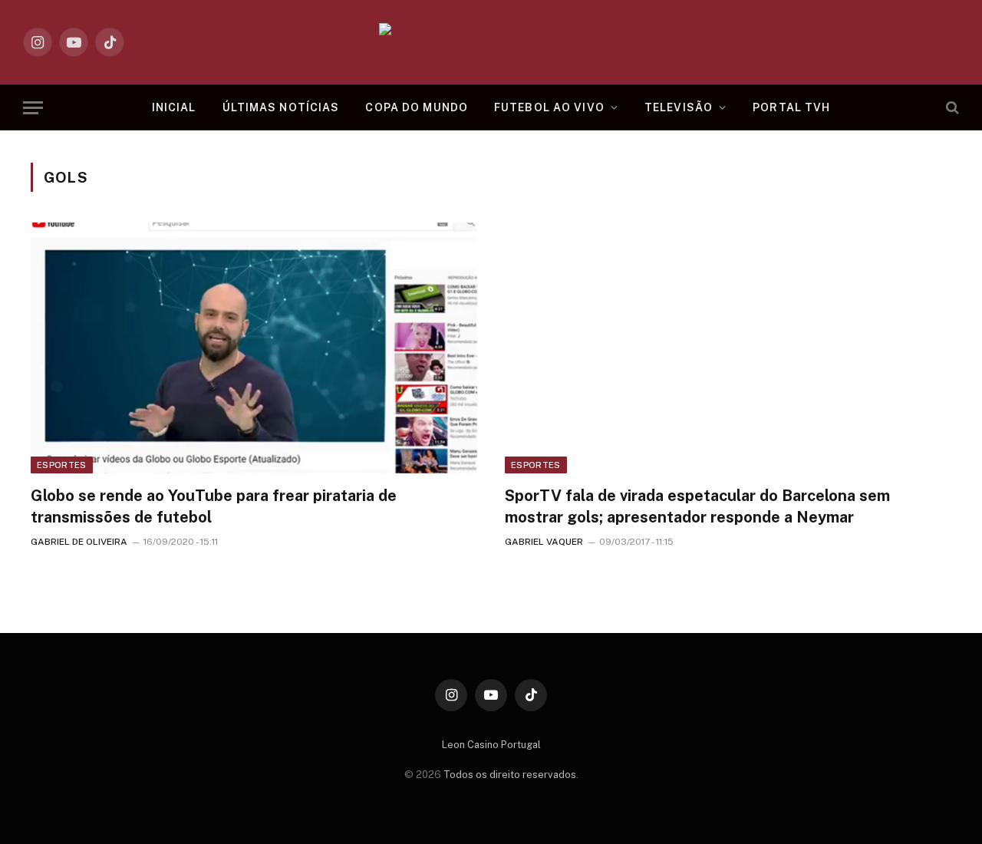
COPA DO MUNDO (416, 107)
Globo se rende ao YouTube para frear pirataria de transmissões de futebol (214, 506)
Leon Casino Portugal (491, 744)
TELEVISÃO (678, 107)
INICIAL (174, 107)
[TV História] (491, 42)
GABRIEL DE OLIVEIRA (79, 541)
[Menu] (33, 108)
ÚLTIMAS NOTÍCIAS (281, 107)
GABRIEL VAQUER (544, 541)
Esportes (62, 465)
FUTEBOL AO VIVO (549, 107)
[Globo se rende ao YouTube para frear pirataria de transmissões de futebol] (254, 348)
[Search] (951, 108)
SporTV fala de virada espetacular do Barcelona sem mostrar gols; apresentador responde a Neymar (697, 506)
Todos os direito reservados (509, 774)
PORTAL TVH (791, 107)
